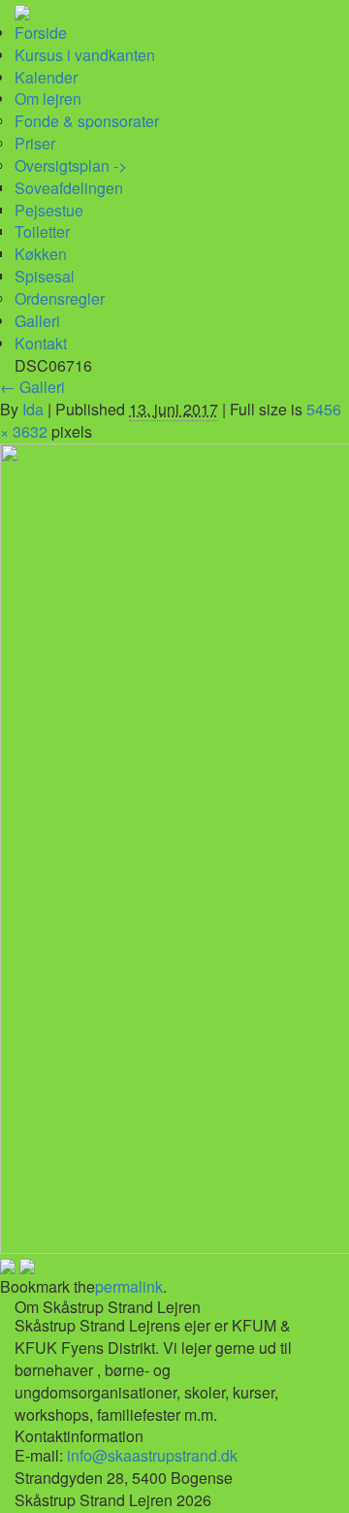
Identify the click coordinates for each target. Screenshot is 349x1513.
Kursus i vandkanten (85, 55)
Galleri (37, 321)
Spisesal (45, 276)
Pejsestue (49, 210)
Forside (41, 32)
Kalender (46, 77)
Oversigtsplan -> (71, 165)
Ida (33, 409)
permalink (129, 1286)
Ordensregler (60, 298)
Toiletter (42, 231)
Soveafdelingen (69, 188)
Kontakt (41, 343)
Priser (35, 143)
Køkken (41, 254)
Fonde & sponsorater (87, 121)
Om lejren (48, 98)
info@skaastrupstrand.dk (152, 1455)
